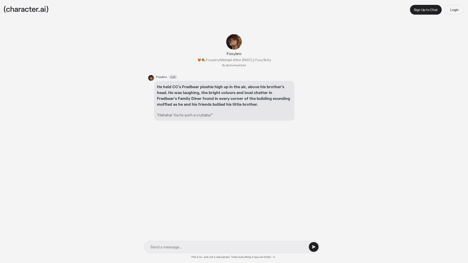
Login (454, 10)
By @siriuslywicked (234, 65)
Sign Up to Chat (426, 10)
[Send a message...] (314, 247)
